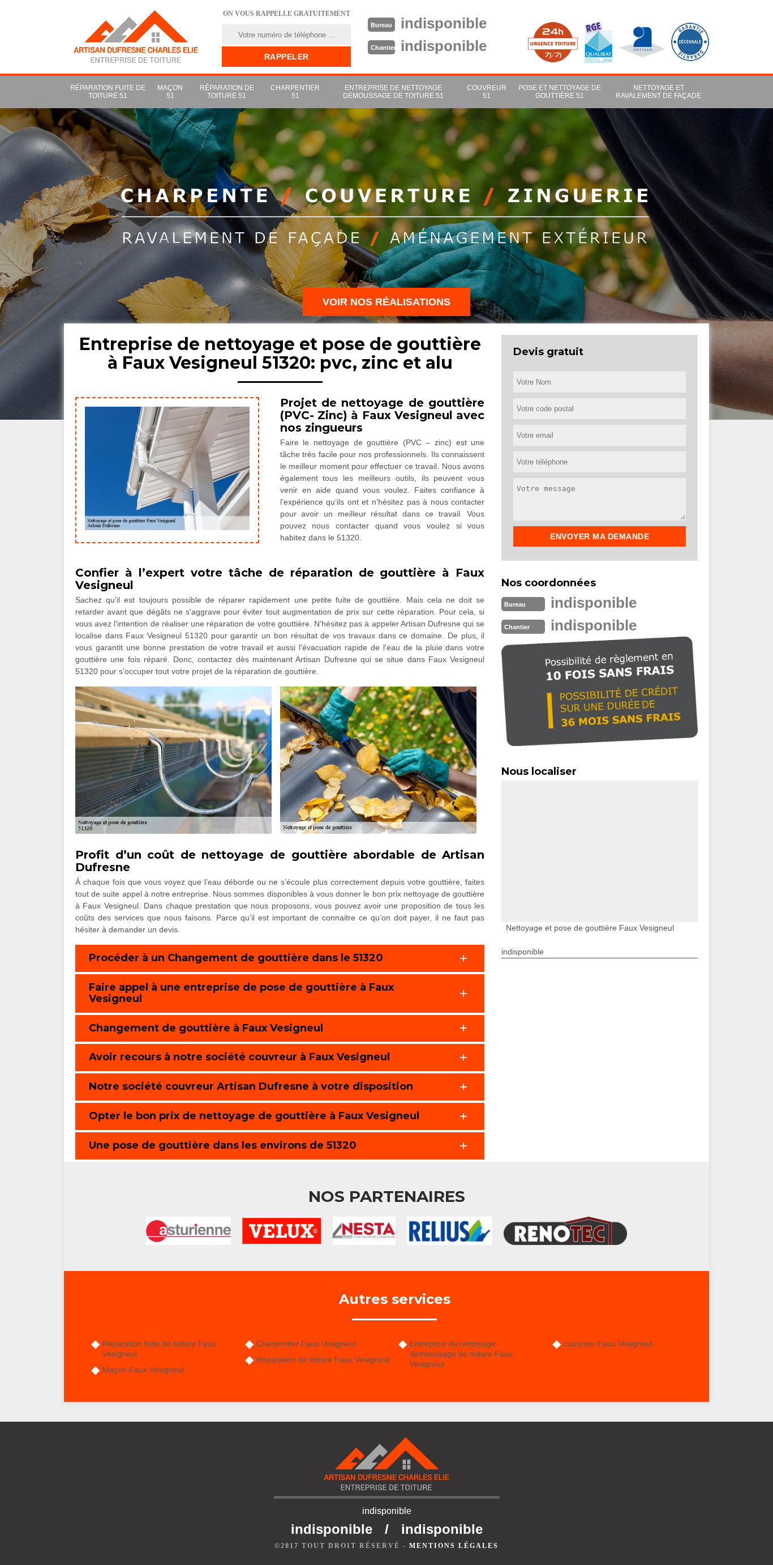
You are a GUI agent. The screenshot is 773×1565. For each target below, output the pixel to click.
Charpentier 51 (295, 92)
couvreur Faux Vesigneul (608, 1343)
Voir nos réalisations (386, 302)
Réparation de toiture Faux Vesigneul (322, 1359)
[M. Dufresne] (136, 37)
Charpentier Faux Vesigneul (306, 1343)
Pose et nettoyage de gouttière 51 (559, 92)
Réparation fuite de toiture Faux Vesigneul (159, 1348)
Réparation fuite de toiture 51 (107, 92)
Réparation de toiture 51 (227, 92)
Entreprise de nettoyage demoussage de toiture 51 (393, 92)
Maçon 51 (170, 92)
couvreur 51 (486, 92)
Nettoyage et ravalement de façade (658, 92)
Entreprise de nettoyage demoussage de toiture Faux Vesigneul (461, 1353)
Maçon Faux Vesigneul (143, 1369)
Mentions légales (454, 1546)
